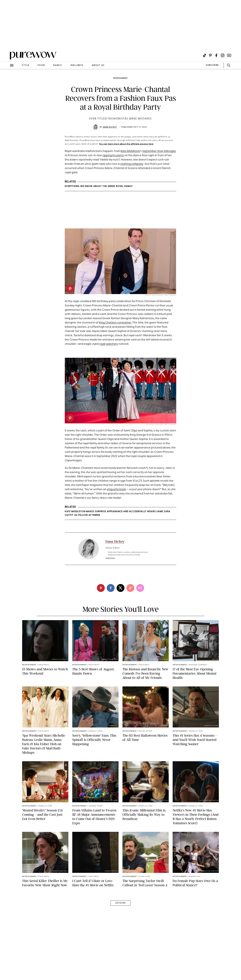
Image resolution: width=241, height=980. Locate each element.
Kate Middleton (130, 151)
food (41, 65)
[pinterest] (6, 43)
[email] (6, 78)
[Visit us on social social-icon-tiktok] (204, 55)
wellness (76, 65)
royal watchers (108, 344)
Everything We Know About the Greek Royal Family (99, 186)
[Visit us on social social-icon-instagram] (223, 55)
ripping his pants (113, 155)
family (57, 65)
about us (98, 65)
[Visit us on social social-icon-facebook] (216, 55)
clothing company (131, 164)
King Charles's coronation (115, 322)
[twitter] (120, 588)
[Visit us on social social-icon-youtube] (229, 55)
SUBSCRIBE (212, 65)
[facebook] (111, 588)
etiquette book (116, 489)
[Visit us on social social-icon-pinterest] (210, 55)
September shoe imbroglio (159, 151)
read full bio (110, 558)
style (25, 65)
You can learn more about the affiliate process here (126, 144)
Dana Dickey (110, 127)
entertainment (120, 78)
